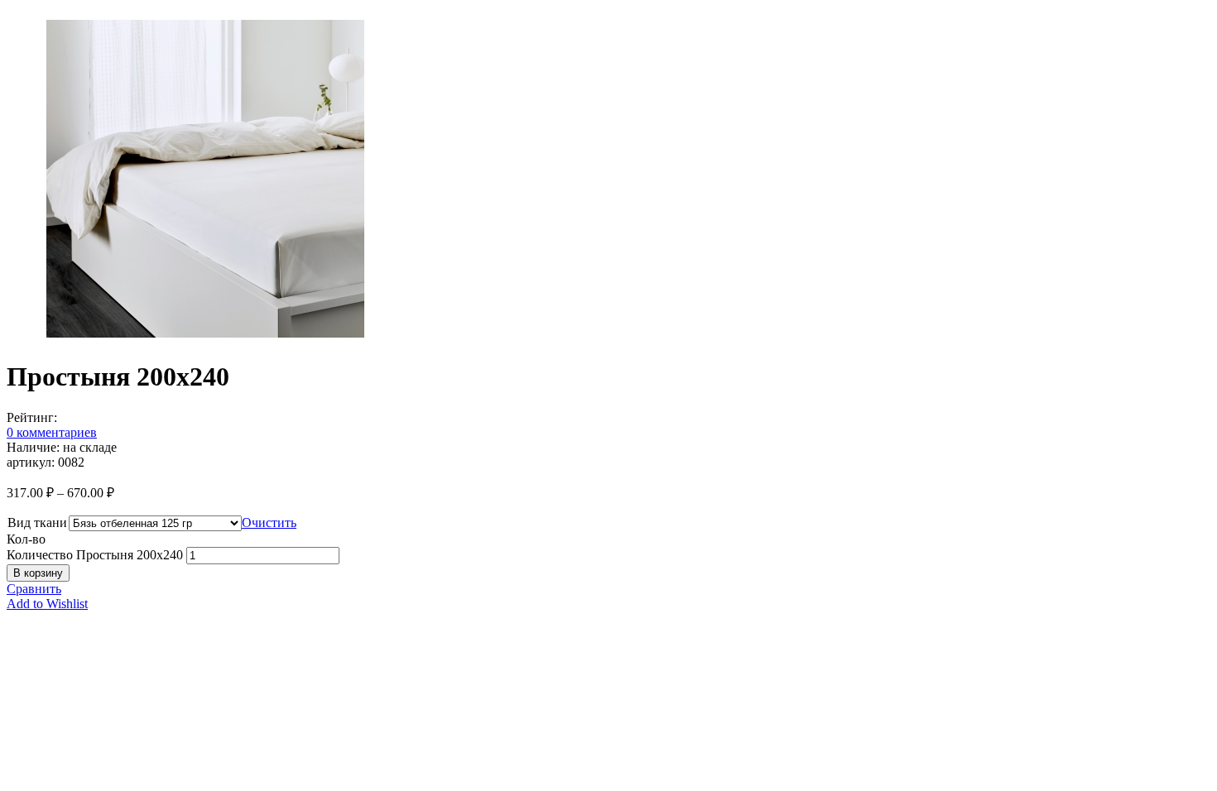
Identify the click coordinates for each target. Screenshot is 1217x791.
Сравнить (34, 589)
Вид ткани (37, 522)
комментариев (52, 432)
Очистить (269, 522)
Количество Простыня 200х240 (95, 555)
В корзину (38, 573)
